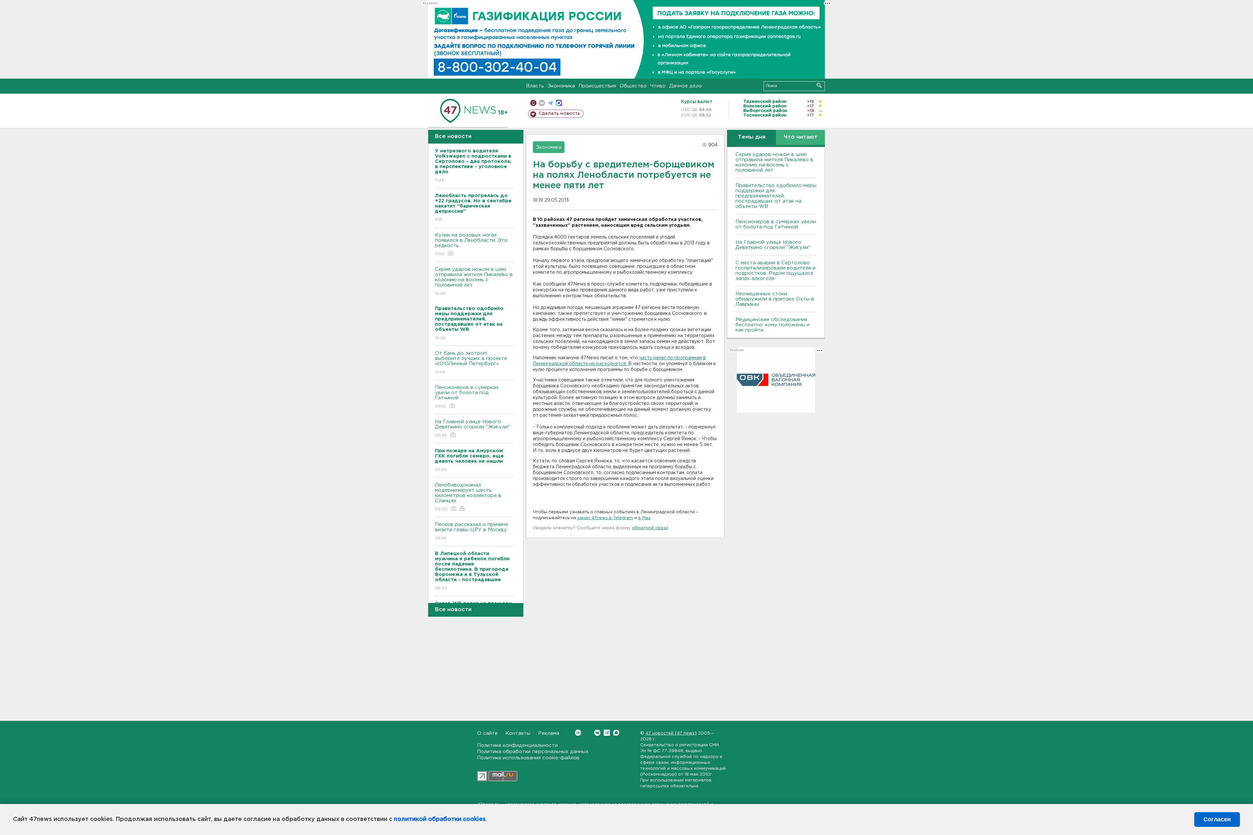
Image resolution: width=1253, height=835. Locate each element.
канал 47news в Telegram (605, 518)
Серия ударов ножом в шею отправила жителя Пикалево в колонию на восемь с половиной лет (474, 281)
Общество (633, 86)
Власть (535, 86)
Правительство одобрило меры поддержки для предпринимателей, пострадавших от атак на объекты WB (775, 196)
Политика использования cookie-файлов (528, 758)
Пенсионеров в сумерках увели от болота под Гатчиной (467, 396)
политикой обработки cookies (440, 819)
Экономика (561, 86)
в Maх (644, 518)
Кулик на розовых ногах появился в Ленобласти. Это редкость (471, 244)
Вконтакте (597, 733)
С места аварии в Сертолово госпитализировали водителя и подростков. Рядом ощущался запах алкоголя (775, 271)
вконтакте (542, 103)
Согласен (1217, 819)
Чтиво (658, 86)
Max (616, 733)
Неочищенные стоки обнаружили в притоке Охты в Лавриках (774, 299)
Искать (819, 85)
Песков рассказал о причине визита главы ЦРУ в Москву (471, 531)
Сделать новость (559, 114)
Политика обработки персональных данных (533, 752)
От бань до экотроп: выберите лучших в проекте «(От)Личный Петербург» (471, 362)
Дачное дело (685, 86)
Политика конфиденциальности (517, 745)
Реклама (548, 733)
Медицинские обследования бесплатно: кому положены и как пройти (772, 324)
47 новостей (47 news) (671, 733)
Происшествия (597, 86)
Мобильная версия (533, 103)
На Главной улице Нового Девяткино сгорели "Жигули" (472, 428)
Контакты (517, 733)
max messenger (559, 103)
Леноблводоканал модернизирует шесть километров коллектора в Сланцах (468, 497)
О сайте (487, 733)
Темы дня (752, 137)
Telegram (607, 733)
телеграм (550, 103)
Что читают (800, 137)
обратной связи (650, 528)
